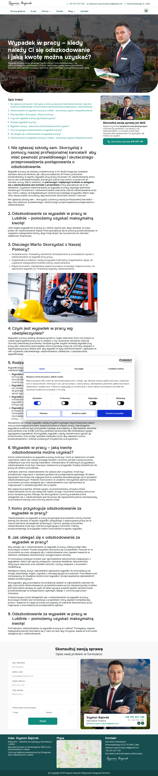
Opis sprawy (17, 690)
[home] (20, 4)
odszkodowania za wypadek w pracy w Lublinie (47, 628)
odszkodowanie (57, 597)
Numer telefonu (18, 681)
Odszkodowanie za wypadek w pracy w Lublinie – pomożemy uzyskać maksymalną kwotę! (51, 110)
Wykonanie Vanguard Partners (96, 773)
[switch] (65, 403)
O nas (33, 11)
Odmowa (43, 413)
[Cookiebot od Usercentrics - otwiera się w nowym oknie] (121, 361)
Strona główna (17, 11)
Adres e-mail (17, 672)
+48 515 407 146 (77, 4)
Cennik (59, 11)
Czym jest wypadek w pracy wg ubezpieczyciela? (33, 118)
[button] (46, 11)
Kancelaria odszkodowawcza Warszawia (123, 753)
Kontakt (84, 11)
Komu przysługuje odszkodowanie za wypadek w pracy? (36, 130)
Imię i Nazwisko (18, 663)
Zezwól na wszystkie (114, 413)
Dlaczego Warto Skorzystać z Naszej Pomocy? (32, 114)
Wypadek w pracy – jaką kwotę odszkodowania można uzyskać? (39, 126)
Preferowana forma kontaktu (24, 708)
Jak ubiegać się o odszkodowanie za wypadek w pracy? (35, 134)
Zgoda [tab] (42, 369)
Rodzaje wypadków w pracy (23, 122)
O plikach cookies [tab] (116, 369)
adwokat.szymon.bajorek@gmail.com (106, 4)
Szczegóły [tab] (79, 369)
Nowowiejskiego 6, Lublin (138, 4)
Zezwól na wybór (79, 413)
